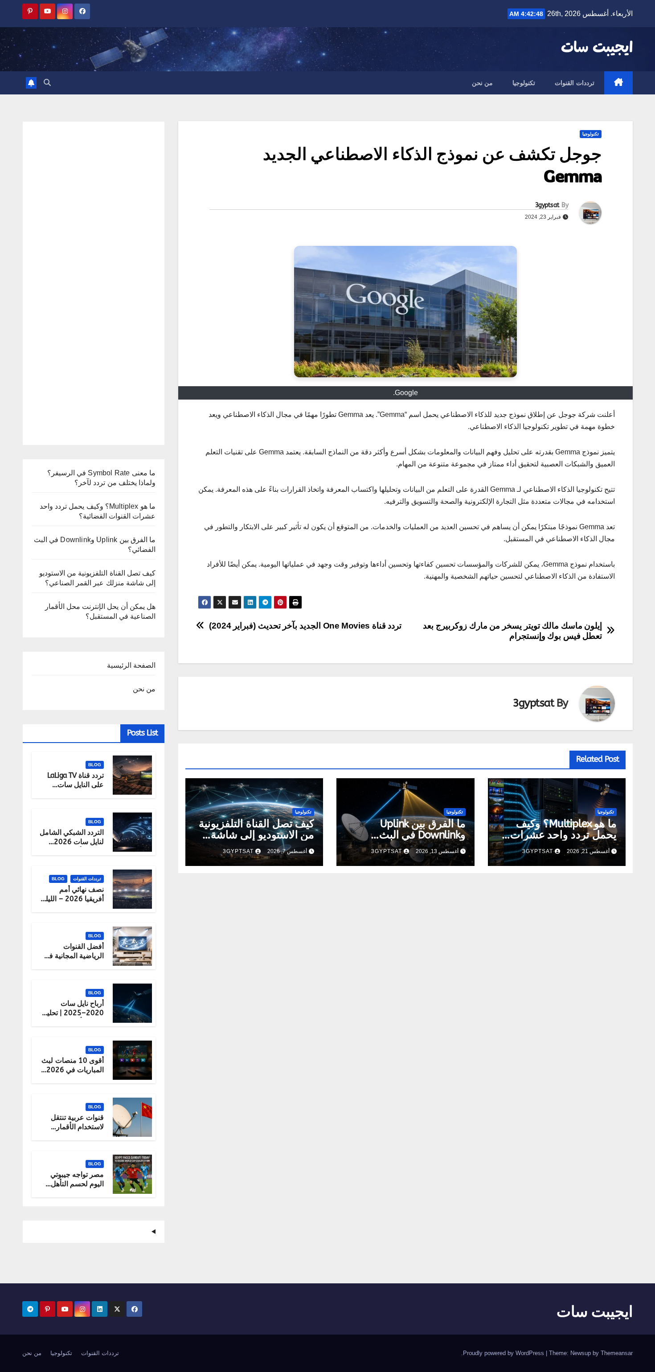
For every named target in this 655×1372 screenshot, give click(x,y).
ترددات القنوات (574, 83)
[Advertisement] (94, 286)
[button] (47, 82)
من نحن (482, 83)
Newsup (580, 1353)
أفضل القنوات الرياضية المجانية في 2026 (74, 955)
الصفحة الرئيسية (131, 665)
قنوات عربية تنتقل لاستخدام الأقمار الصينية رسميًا (77, 1126)
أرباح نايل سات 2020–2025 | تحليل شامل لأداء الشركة (73, 1012)
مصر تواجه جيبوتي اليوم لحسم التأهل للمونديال (77, 1183)
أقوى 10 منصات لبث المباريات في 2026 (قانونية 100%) (72, 1069)
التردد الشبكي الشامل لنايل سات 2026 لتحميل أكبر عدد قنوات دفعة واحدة (72, 846)
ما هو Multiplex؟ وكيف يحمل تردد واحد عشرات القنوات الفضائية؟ (563, 834)
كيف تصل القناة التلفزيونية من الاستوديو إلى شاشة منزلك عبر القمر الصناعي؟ (256, 834)
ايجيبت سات (597, 48)
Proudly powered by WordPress (504, 1353)
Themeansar (617, 1353)
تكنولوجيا (523, 83)
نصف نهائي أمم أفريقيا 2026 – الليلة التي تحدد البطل (73, 898)
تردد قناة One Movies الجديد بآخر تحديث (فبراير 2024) (305, 625)
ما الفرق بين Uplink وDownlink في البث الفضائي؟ (422, 834)
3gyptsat (547, 205)
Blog (94, 764)
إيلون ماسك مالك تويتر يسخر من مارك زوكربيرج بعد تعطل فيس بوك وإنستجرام (512, 631)
